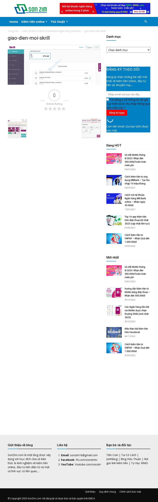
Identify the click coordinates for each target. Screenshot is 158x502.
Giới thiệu (90, 491)
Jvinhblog (112, 459)
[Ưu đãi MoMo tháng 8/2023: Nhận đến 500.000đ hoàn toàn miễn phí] (114, 158)
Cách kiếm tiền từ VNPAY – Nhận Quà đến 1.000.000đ (137, 238)
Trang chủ (13, 31)
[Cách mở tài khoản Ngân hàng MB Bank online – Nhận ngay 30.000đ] (114, 198)
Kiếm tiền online (33, 21)
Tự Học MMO (139, 463)
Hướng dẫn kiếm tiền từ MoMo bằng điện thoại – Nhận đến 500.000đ (137, 292)
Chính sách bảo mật (130, 491)
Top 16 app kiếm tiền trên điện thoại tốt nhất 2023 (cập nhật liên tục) (137, 220)
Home (13, 21)
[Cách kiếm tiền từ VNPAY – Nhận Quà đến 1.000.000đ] (114, 238)
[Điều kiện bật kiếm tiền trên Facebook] (114, 332)
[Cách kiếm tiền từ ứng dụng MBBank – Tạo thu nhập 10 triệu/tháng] (114, 180)
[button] (145, 21)
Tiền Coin (112, 455)
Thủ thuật (57, 21)
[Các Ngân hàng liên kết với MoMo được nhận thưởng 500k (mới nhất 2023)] (114, 310)
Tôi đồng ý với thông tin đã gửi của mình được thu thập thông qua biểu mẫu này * (128, 104)
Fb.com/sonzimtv (86, 460)
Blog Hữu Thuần (131, 459)
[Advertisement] (128, 392)
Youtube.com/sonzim (88, 464)
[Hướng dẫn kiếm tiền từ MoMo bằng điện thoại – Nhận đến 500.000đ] (114, 292)
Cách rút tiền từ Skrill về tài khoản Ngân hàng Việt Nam (51, 31)
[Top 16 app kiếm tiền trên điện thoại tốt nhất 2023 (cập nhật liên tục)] (114, 220)
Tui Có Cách (128, 455)
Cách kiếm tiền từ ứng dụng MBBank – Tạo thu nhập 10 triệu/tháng (137, 180)
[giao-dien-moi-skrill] (54, 83)
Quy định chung (107, 491)
